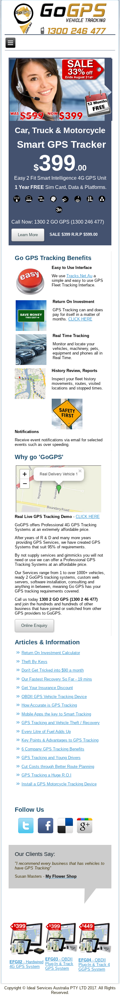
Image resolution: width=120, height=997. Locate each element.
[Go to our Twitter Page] (25, 832)
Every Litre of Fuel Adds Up (46, 731)
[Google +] (85, 832)
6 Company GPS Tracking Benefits (53, 749)
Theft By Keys (34, 661)
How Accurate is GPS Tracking (49, 705)
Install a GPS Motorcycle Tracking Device (59, 784)
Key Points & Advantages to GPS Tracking (60, 740)
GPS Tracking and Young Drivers (51, 757)
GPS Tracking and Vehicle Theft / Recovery (61, 722)
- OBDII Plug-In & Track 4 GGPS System (94, 965)
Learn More (28, 234)
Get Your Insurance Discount (47, 687)
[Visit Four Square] (65, 832)
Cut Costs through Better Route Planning (58, 766)
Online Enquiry (34, 625)
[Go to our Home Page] (60, 19)
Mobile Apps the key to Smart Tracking (56, 714)
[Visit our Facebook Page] (45, 832)
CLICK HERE (80, 319)
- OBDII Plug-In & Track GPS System (59, 964)
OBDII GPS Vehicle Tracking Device (54, 696)
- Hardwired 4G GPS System (26, 964)
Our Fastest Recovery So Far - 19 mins (57, 679)
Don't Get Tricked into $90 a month (53, 670)
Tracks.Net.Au (79, 276)
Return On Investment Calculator (51, 652)
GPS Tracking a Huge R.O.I (46, 775)
